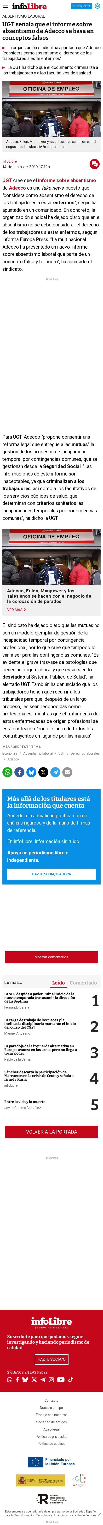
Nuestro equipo (51, 1408)
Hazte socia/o (52, 1359)
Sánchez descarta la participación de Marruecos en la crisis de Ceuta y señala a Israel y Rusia (39, 1076)
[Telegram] (43, 1380)
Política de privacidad (52, 1437)
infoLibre (11, 1085)
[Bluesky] (25, 1380)
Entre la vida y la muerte (24, 1102)
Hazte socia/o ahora (51, 874)
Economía (9, 753)
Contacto (51, 1400)
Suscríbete (82, 6)
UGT (7, 180)
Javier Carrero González (22, 1108)
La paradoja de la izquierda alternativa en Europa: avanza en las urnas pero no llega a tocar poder (40, 1050)
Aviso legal (51, 1429)
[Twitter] (34, 1380)
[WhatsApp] (9, 1380)
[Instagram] (51, 1380)
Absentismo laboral (38, 753)
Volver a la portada (51, 1132)
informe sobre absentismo (67, 180)
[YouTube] (61, 1380)
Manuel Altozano (17, 1033)
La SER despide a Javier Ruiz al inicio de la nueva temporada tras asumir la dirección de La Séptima (39, 997)
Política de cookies (51, 1444)
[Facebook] (17, 1380)
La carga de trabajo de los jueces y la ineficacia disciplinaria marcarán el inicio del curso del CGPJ (40, 1024)
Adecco (17, 188)
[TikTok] (70, 1380)
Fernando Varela (16, 1007)
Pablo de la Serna (17, 1059)
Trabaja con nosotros (52, 1415)
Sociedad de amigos (51, 1422)
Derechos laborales (85, 753)
